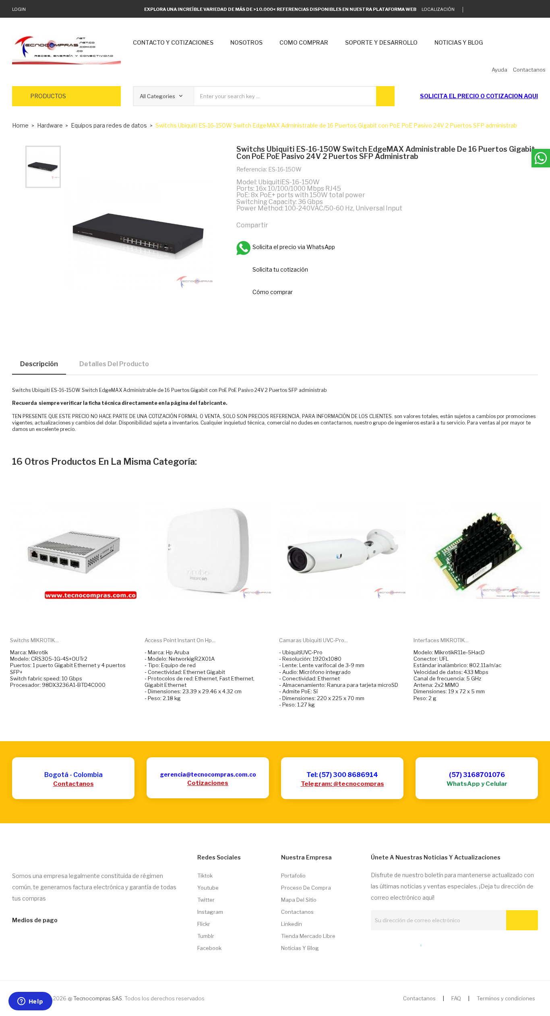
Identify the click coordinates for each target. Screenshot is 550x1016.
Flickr (203, 924)
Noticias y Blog (300, 948)
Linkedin (291, 924)
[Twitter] (473, 9)
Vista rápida (82, 618)
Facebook (209, 948)
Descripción (39, 364)
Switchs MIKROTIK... (34, 640)
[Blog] (388, 943)
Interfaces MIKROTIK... (441, 640)
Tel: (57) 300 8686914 (342, 775)
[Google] (486, 9)
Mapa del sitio (298, 899)
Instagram (210, 912)
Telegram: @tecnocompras (342, 783)
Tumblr (205, 936)
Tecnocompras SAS (97, 998)
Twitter (206, 899)
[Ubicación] (403, 943)
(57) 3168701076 (477, 775)
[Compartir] (277, 224)
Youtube (208, 887)
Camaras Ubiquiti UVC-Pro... (313, 640)
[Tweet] (295, 224)
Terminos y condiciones (506, 998)
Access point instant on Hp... (180, 640)
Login (19, 9)
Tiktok (205, 875)
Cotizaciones (207, 783)
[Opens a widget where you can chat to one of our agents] (30, 1002)
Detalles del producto (114, 364)
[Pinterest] (312, 224)
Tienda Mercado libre (308, 936)
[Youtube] (523, 9)
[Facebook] (511, 9)
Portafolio (293, 875)
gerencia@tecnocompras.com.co (208, 774)
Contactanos (73, 783)
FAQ (456, 998)
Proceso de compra (306, 887)
